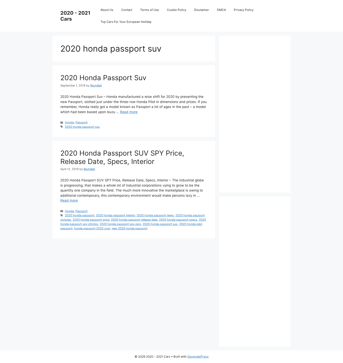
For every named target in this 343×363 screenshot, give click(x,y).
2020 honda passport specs (178, 219)
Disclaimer (201, 10)
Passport (81, 122)
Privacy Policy (243, 10)
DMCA (221, 10)
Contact (126, 10)
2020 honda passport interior (115, 215)
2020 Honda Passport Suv (103, 77)
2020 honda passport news (155, 215)
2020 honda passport (79, 215)
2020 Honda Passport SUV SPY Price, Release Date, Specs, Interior (122, 157)
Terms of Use (149, 10)
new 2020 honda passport (129, 228)
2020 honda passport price (91, 219)
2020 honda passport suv (82, 126)
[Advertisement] (257, 113)
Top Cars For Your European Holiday (125, 22)
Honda (69, 122)
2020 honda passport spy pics (120, 224)
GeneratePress (198, 356)
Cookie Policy (176, 10)
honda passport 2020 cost (92, 228)
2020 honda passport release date (134, 219)
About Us (106, 10)
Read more (129, 112)
